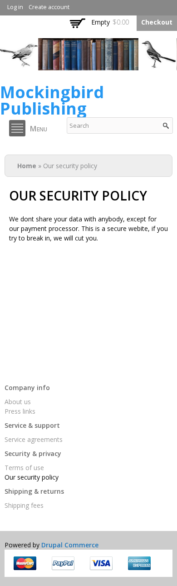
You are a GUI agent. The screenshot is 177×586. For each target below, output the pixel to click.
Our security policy (32, 477)
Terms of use (24, 467)
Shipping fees (24, 505)
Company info (27, 387)
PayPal (63, 563)
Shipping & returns (34, 491)
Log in (15, 7)
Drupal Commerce (69, 545)
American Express (139, 563)
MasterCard (25, 563)
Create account (49, 7)
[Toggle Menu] (17, 128)
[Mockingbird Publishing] (88, 65)
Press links (20, 411)
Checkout (156, 22)
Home (26, 165)
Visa (101, 563)
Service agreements (34, 439)
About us (18, 401)
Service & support (32, 425)
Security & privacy (33, 453)
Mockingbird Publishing (52, 100)
